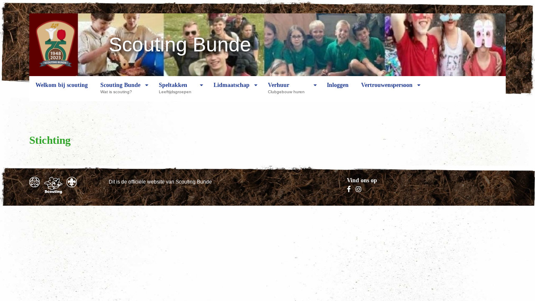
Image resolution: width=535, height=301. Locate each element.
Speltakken (175, 88)
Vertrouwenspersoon (387, 85)
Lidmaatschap (232, 85)
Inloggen (338, 85)
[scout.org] (71, 182)
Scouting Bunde (120, 88)
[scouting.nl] (53, 185)
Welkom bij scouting (62, 85)
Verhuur (286, 88)
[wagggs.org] (34, 182)
